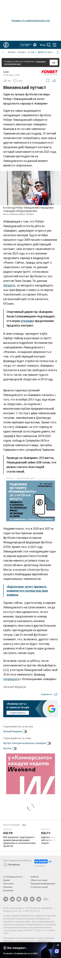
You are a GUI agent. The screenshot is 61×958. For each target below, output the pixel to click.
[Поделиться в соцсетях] (54, 81)
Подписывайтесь (18, 712)
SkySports (9, 285)
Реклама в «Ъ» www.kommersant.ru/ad (30, 20)
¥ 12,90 (31, 52)
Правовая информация (43, 883)
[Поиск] (48, 44)
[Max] (38, 899)
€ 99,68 (21, 52)
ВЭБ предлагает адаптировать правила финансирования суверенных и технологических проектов (19, 841)
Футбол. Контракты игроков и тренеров (24, 743)
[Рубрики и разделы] (54, 44)
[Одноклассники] (25, 899)
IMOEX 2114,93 (45, 52)
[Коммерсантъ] (6, 45)
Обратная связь (39, 880)
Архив (6, 880)
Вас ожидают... (17, 948)
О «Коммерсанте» (13, 876)
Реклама (7, 886)
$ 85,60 (11, 52)
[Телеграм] (5, 899)
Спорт (6, 71)
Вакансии (8, 890)
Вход (42, 44)
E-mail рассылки (39, 886)
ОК (53, 62)
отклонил (27, 321)
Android (34, 876)
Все (24, 825)
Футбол (7, 748)
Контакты (8, 883)
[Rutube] (32, 899)
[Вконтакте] (12, 899)
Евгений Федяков (12, 731)
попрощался (11, 679)
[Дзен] (18, 899)
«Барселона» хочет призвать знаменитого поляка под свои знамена (27, 591)
